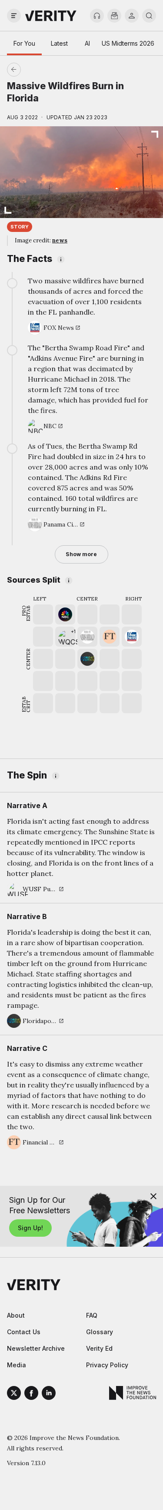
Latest (59, 43)
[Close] (153, 1196)
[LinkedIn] (49, 1394)
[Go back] (48, 70)
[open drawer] (14, 16)
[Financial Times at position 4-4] (110, 637)
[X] (14, 1394)
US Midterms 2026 (128, 43)
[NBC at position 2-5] (65, 614)
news (59, 240)
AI (87, 43)
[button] (65, 637)
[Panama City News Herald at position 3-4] (87, 637)
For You (24, 43)
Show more (81, 554)
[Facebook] (31, 1394)
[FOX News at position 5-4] (132, 637)
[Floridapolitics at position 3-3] (87, 659)
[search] (149, 16)
